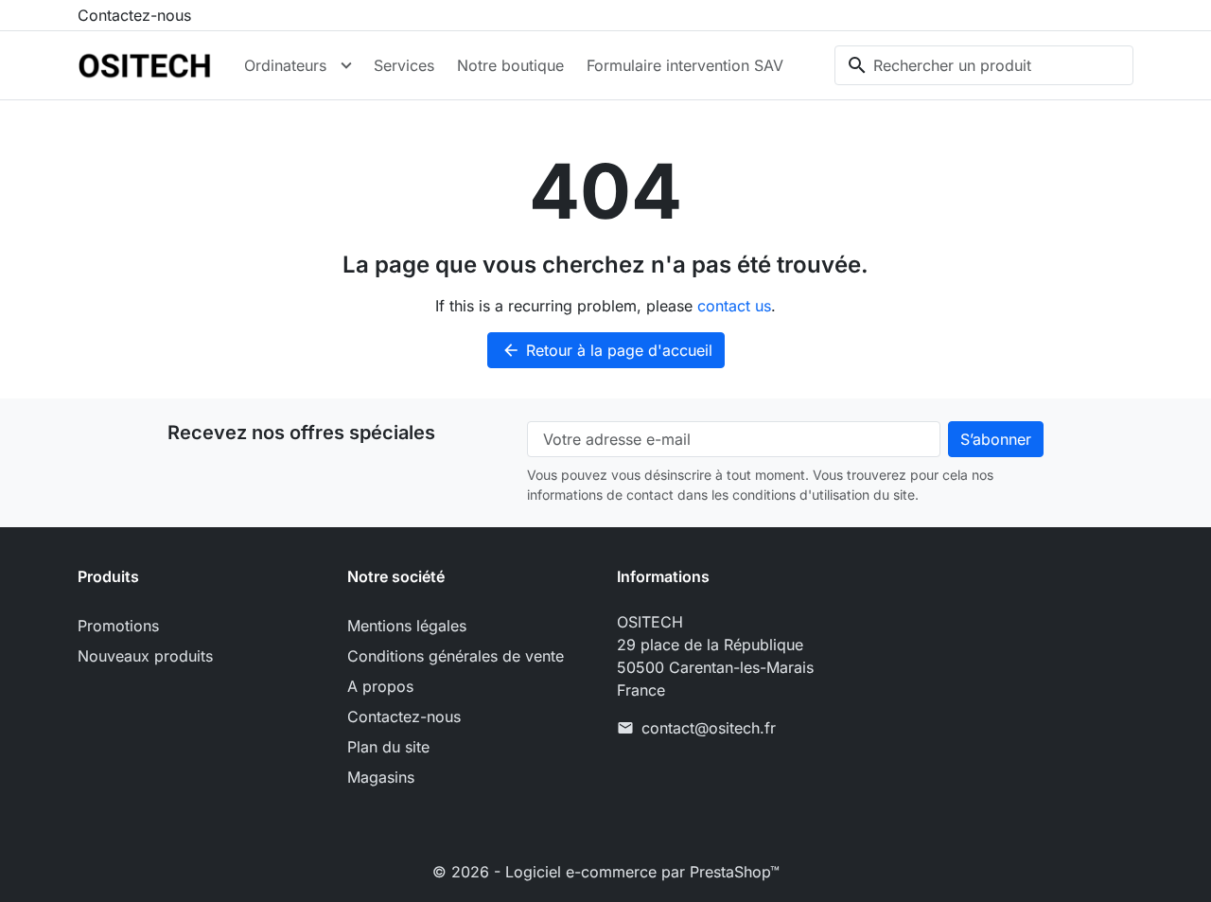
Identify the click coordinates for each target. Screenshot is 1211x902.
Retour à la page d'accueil (606, 350)
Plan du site (388, 746)
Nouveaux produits (145, 655)
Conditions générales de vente (455, 655)
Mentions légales (406, 625)
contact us (734, 305)
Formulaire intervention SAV (685, 65)
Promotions (118, 625)
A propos (380, 686)
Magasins (380, 777)
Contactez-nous (134, 15)
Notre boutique (510, 65)
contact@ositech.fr (708, 727)
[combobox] (983, 65)
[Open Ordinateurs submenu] (346, 65)
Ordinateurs (285, 65)
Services (404, 65)
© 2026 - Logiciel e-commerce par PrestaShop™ (606, 871)
